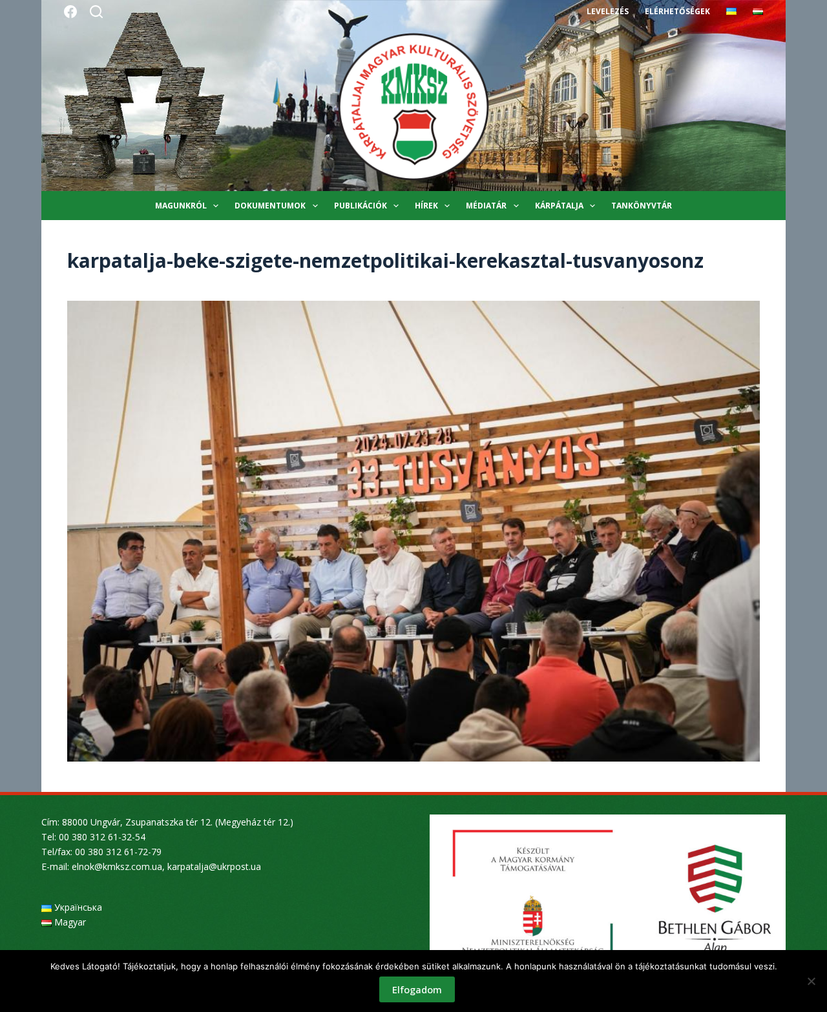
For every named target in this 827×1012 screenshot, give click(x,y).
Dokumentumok (270, 205)
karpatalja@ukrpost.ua (214, 866)
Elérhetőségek (677, 11)
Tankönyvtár (641, 205)
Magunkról (181, 205)
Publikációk (360, 205)
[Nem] (810, 981)
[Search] (96, 11)
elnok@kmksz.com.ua (117, 866)
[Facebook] (70, 11)
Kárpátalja (559, 205)
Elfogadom (417, 989)
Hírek (426, 205)
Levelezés (608, 11)
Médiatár (486, 205)
